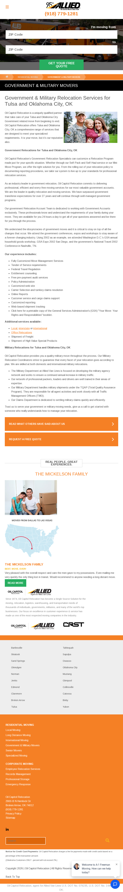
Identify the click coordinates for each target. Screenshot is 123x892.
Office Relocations (21, 332)
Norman (15, 674)
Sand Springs (18, 661)
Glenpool (67, 680)
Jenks (14, 680)
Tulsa (14, 706)
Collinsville (68, 687)
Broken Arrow (18, 700)
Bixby (65, 700)
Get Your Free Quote (61, 64)
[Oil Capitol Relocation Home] (63, 6)
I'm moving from (103, 27)
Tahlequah (68, 648)
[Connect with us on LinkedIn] (7, 830)
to (114, 42)
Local (14, 328)
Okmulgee (16, 667)
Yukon (66, 706)
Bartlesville (16, 648)
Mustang (67, 674)
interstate (24, 328)
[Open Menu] (7, 7)
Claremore (16, 693)
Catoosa (67, 693)
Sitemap (10, 817)
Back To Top (13, 876)
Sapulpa (67, 654)
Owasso (67, 661)
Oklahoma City (70, 667)
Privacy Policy (13, 813)
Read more (15, 583)
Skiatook (15, 654)
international (40, 328)
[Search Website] (107, 841)
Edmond (15, 687)
